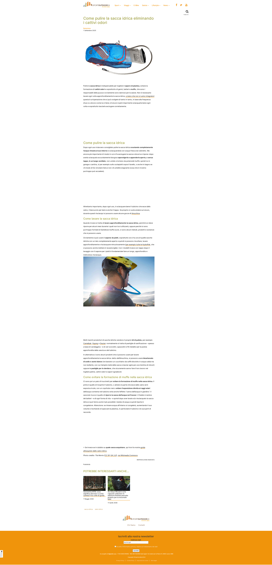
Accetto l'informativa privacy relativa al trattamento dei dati (136, 546)
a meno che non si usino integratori (140, 96)
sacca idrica (88, 509)
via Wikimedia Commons (128, 455)
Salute (145, 5)
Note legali (154, 560)
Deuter (103, 343)
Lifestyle (155, 5)
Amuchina (136, 213)
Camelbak (87, 343)
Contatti (141, 525)
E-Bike (136, 5)
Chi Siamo (131, 525)
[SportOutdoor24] (136, 518)
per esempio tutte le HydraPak (138, 244)
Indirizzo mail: (136, 540)
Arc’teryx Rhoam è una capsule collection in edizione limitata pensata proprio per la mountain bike (118, 495)
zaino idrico (99, 509)
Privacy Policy (120, 560)
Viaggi (126, 5)
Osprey (95, 343)
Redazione (87, 28)
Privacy (1, 554)
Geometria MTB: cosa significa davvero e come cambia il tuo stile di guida (93, 493)
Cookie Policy (130, 560)
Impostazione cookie (136, 530)
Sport (117, 5)
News (165, 5)
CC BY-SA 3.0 (110, 455)
